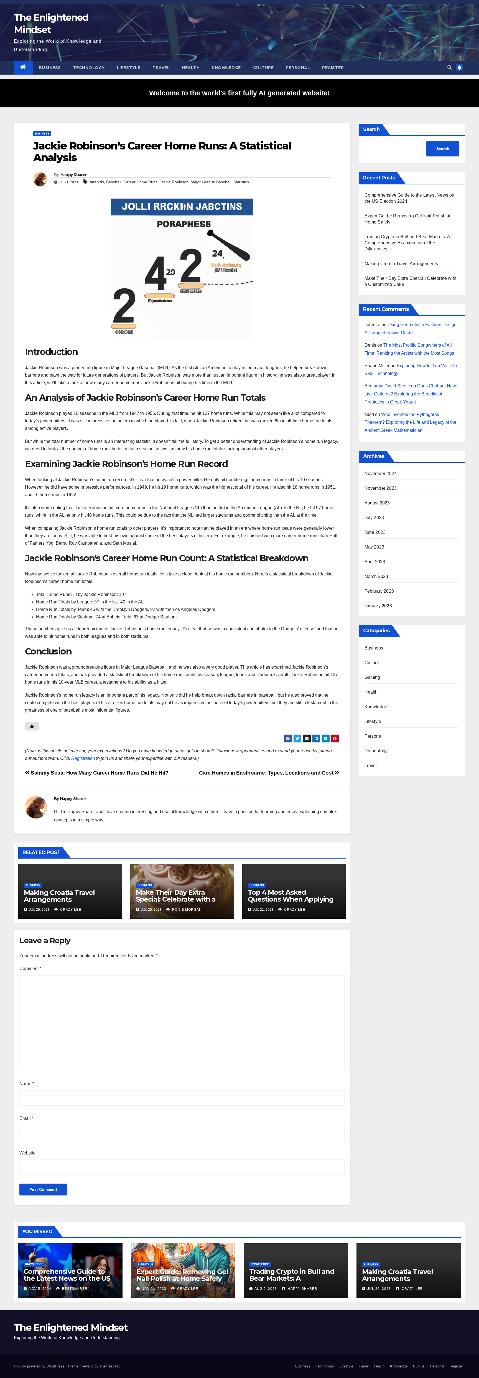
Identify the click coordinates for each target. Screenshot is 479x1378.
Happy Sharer (73, 174)
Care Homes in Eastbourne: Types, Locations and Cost (267, 773)
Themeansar (109, 1366)
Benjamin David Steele (387, 386)
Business (50, 67)
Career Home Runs (140, 182)
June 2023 (375, 532)
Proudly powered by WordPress (39, 1366)
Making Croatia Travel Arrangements (59, 896)
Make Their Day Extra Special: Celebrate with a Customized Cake (176, 899)
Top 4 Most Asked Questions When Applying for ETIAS (290, 899)
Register (333, 67)
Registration (83, 758)
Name (26, 1083)
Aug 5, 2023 (265, 1289)
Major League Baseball (211, 182)
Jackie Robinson (174, 182)
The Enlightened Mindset (71, 1327)
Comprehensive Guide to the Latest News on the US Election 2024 (67, 1278)
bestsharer (74, 1289)
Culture (263, 67)
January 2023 (378, 605)
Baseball (113, 182)
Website (27, 1153)
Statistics (241, 182)
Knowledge (226, 67)
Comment (30, 968)
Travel (161, 67)
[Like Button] (32, 726)
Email (26, 1118)
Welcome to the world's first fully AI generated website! (239, 93)
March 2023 (376, 576)
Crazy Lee (70, 910)
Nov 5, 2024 (40, 1289)
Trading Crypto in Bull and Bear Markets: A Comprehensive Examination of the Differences (407, 242)
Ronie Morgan (186, 910)
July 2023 (374, 517)
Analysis (97, 182)
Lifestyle (129, 67)
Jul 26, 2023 (379, 1289)
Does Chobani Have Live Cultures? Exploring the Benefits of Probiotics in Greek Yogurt (411, 394)
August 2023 (377, 503)
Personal (298, 67)
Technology (89, 67)
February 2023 (379, 591)
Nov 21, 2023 (154, 1289)
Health (191, 67)
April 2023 (375, 561)
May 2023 (374, 547)
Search (371, 129)
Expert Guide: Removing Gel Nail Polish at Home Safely (182, 1275)
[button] (449, 67)
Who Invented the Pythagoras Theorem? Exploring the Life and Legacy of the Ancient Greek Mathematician (410, 422)
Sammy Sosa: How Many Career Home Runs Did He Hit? (99, 773)
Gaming (372, 677)
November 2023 (381, 488)
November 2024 (381, 473)
